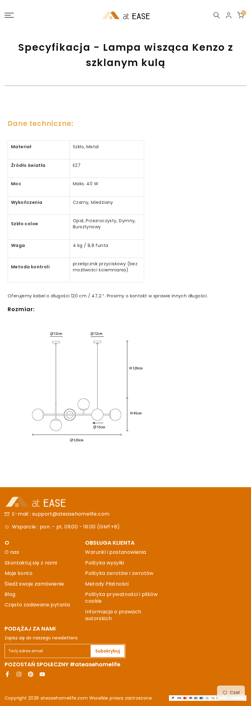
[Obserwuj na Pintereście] (30, 674)
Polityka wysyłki (104, 562)
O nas (12, 552)
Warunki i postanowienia (115, 552)
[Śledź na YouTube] (42, 674)
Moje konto (18, 573)
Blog (10, 594)
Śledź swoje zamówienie (34, 583)
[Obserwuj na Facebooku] (7, 674)
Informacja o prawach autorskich (113, 615)
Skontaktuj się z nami (31, 562)
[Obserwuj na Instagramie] (19, 674)
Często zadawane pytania (37, 604)
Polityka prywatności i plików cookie (121, 598)
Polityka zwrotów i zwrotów (119, 573)
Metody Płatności (107, 583)
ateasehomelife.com (64, 698)
